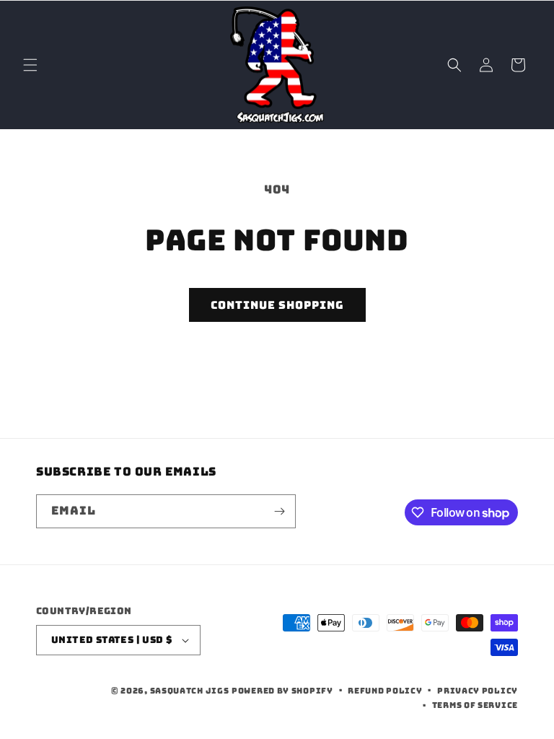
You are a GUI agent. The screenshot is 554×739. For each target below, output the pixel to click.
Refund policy (385, 691)
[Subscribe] (279, 511)
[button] (30, 65)
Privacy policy (477, 691)
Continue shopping (277, 305)
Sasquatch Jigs (189, 691)
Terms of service (475, 705)
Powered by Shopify (282, 691)
